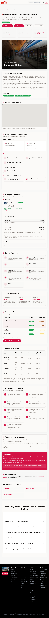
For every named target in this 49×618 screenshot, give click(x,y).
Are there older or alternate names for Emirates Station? (20, 543)
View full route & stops (8, 210)
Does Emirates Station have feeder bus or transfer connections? (23, 532)
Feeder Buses (13, 579)
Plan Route (19, 25)
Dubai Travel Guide (43, 569)
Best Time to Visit (43, 585)
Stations (9, 9)
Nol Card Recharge (43, 573)
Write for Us (35, 606)
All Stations (43, 9)
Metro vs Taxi (42, 579)
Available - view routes (40, 33)
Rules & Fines (42, 571)
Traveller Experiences (17, 606)
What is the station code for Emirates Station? (17, 521)
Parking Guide (42, 575)
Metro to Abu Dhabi (43, 577)
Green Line (13, 571)
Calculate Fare (8, 25)
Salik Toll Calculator (34, 577)
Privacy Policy (16, 608)
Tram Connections (14, 577)
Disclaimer (33, 608)
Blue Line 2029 (14, 573)
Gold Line (13, 575)
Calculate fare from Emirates (13, 340)
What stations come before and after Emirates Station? (20, 527)
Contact (10, 606)
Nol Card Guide (43, 587)
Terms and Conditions (25, 608)
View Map (29, 25)
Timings (22, 583)
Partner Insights (42, 606)
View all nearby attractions (12, 187)
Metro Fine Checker (34, 586)
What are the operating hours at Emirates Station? (19, 549)
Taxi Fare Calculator (34, 575)
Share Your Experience (27, 606)
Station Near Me (24, 581)
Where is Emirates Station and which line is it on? (18, 516)
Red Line (15, 9)
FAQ (21, 587)
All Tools (22, 573)
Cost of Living (23, 577)
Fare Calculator (23, 571)
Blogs (12, 581)
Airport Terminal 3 (26, 33)
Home (4, 9)
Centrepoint (9, 33)
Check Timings (40, 25)
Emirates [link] (20, 9)
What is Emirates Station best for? (14, 538)
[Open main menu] (46, 2)
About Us (5, 606)
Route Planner (23, 575)
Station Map (23, 579)
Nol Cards (22, 585)
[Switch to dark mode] (43, 2)
